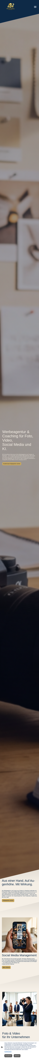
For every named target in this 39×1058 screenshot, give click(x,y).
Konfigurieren (8, 1051)
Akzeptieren (8, 1055)
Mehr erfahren (6, 967)
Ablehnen (17, 1055)
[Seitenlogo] (10, 6)
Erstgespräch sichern (8, 900)
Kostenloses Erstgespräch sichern (11, 463)
